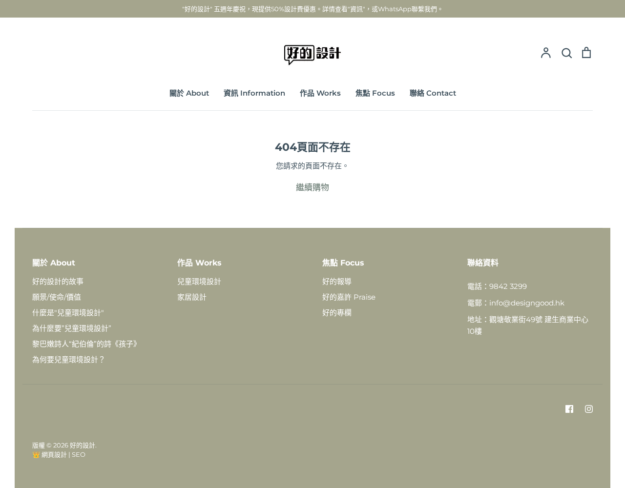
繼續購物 (312, 187)
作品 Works (320, 93)
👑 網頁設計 (49, 454)
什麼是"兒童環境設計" (68, 312)
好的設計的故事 (57, 281)
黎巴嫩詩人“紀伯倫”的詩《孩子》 (86, 343)
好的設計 (82, 445)
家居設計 (192, 297)
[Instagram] (589, 409)
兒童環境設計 (199, 281)
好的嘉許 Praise (348, 297)
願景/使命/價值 (56, 297)
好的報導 (337, 281)
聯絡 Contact (433, 93)
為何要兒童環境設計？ (68, 359)
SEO (78, 454)
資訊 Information (254, 93)
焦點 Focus (375, 93)
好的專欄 (337, 312)
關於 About (189, 93)
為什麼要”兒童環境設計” (71, 328)
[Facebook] (569, 409)
